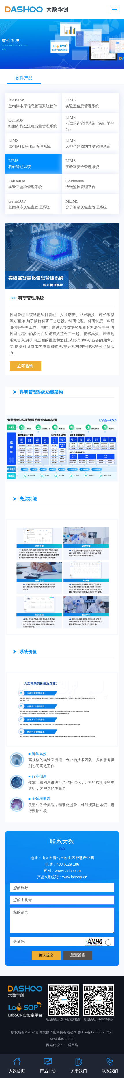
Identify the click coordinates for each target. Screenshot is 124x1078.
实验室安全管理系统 (82, 163)
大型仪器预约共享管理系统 (87, 143)
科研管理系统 (19, 163)
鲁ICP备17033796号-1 (95, 1032)
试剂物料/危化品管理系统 (29, 143)
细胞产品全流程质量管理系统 (32, 123)
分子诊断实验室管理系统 (86, 204)
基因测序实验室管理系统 (29, 204)
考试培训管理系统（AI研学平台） (89, 123)
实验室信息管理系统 (82, 102)
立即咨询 (25, 366)
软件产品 (24, 77)
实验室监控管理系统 (25, 183)
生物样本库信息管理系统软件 (32, 102)
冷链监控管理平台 (80, 183)
